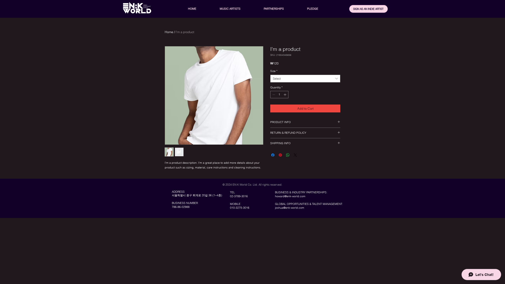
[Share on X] (295, 155)
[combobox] (305, 78)
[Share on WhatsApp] (287, 155)
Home (169, 32)
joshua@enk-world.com (289, 207)
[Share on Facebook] (272, 155)
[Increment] (285, 94)
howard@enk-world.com (290, 196)
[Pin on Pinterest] (280, 155)
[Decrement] (273, 94)
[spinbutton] (279, 94)
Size (273, 71)
